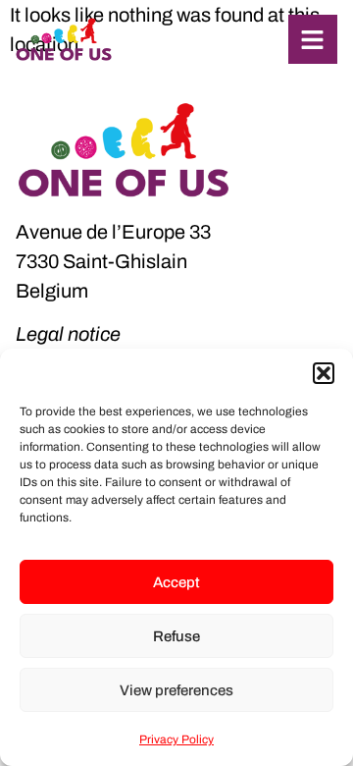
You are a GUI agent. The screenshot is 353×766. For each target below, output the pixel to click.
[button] (323, 373)
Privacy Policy (176, 739)
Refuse (176, 636)
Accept (176, 582)
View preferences (176, 690)
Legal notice (68, 334)
